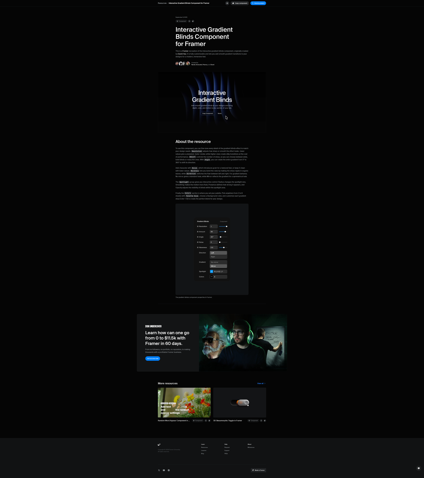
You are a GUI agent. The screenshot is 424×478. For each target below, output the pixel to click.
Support (226, 450)
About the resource (193, 141)
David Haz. (182, 54)
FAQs (226, 453)
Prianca (205, 65)
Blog (202, 453)
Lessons (203, 450)
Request (227, 447)
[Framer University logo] (159, 444)
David (212, 65)
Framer (185, 51)
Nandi (193, 65)
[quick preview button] (227, 3)
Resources (162, 3)
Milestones (251, 447)
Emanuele (199, 65)
